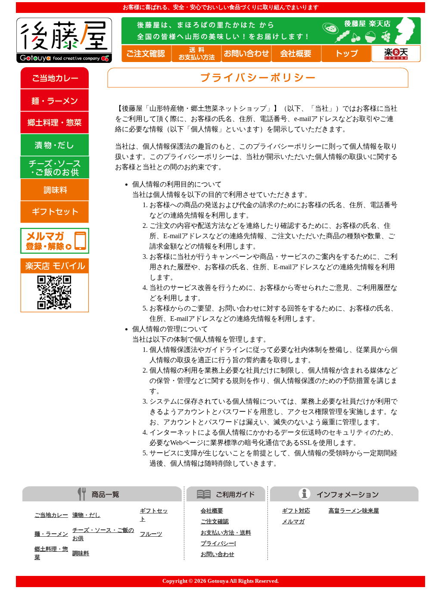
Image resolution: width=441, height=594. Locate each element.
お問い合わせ (217, 554)
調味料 (80, 553)
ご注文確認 (215, 522)
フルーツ (151, 534)
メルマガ (293, 522)
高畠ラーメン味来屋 (354, 511)
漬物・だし (86, 515)
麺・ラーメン (51, 534)
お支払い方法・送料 (226, 533)
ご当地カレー (51, 515)
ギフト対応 (296, 511)
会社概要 (212, 511)
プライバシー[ (218, 544)
